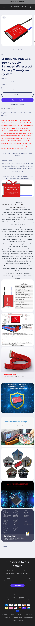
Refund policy (29, 614)
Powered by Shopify (18, 614)
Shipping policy (28, 617)
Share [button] (5, 546)
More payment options (17, 104)
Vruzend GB (9, 614)
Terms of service (18, 617)
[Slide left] (13, 50)
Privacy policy (8, 617)
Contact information (18, 620)
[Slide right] (22, 50)
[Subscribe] (29, 579)
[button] (4, 7)
